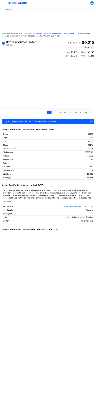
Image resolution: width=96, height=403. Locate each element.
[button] (4, 3)
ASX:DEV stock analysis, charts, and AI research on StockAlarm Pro (50, 33)
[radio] (49, 112)
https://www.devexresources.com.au (78, 206)
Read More (7, 201)
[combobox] (49, 9)
